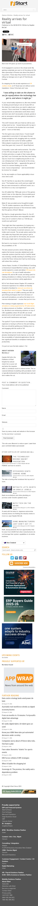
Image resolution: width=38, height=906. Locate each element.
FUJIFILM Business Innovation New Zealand (16, 848)
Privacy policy (6, 893)
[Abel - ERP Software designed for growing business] (17, 624)
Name (4, 408)
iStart (4, 868)
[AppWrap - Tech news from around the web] (19, 680)
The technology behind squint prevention (21, 459)
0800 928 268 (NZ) (8, 897)
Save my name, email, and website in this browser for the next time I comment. (18, 432)
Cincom (4, 839)
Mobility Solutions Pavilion (11, 879)
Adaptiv (4, 845)
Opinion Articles (7, 15)
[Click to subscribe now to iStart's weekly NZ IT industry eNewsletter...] (19, 563)
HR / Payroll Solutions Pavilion (13, 872)
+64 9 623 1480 (7, 895)
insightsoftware (7, 826)
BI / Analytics (7, 823)
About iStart (6, 881)
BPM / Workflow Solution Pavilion (14, 830)
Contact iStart (6, 891)
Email (11, 34)
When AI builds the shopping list (14, 763)
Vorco (4, 863)
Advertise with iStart (9, 886)
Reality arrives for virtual (22, 15)
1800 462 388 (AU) (8, 900)
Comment (5, 388)
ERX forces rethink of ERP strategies (15, 758)
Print (5, 34)
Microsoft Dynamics (9, 814)
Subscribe (5, 884)
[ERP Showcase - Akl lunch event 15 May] (19, 582)
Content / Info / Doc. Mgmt (11, 837)
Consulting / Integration (10, 843)
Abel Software (7, 810)
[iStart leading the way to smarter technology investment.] (19, 4)
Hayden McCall (27, 452)
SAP (3, 819)
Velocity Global (7, 821)
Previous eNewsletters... (29, 567)
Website (4, 422)
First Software (7, 812)
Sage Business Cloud (9, 817)
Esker (4, 832)
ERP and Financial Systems (11, 808)
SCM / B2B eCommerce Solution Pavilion (17, 875)
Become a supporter (9, 888)
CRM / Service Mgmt (9, 850)
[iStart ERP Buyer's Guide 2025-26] (19, 609)
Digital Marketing (8, 866)
